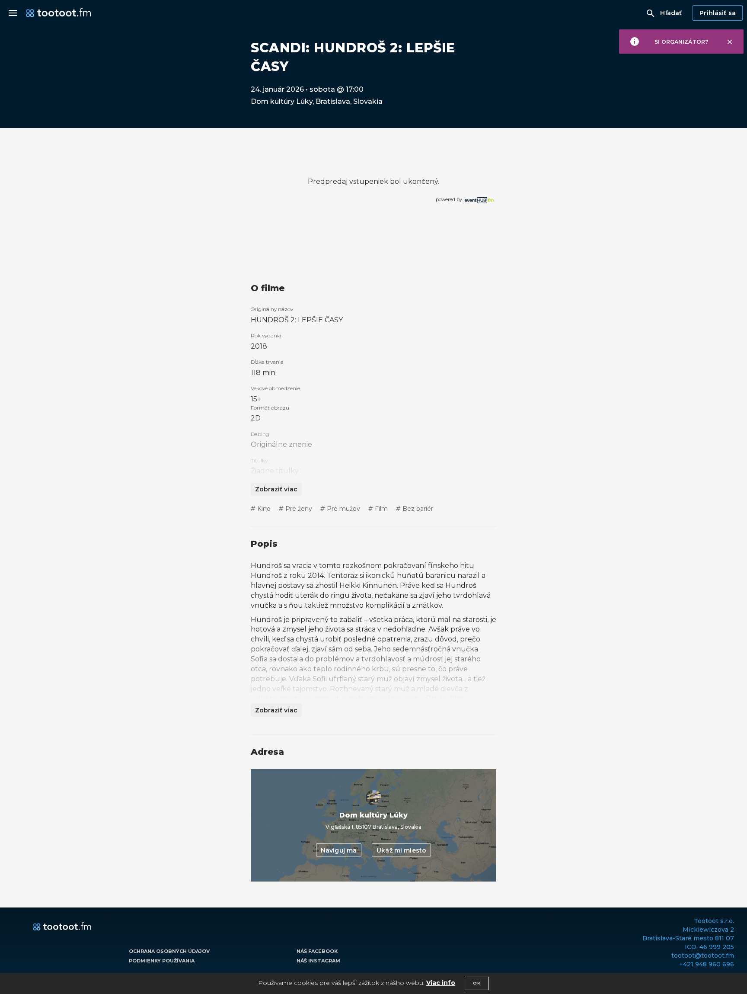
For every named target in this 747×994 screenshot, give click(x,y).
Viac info (440, 983)
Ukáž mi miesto (401, 850)
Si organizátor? (681, 41)
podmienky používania (162, 961)
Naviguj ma (339, 850)
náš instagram (318, 961)
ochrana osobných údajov (169, 951)
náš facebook (317, 951)
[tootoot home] (62, 927)
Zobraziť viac (276, 489)
